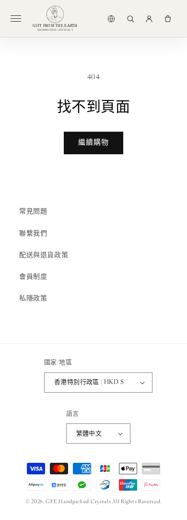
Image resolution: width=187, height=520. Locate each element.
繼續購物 (93, 143)
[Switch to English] (111, 19)
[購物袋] (167, 18)
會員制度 (33, 277)
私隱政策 (33, 298)
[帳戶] (149, 18)
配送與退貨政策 (43, 255)
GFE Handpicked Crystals (78, 502)
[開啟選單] (20, 19)
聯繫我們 (33, 233)
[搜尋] (130, 18)
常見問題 (33, 211)
